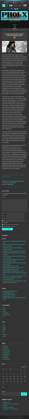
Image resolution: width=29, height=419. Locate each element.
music (4, 326)
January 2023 (6, 352)
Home (3, 30)
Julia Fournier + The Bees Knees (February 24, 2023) (14, 276)
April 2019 (5, 356)
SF (3, 332)
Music (4, 307)
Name (3, 213)
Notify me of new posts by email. (9, 226)
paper (4, 329)
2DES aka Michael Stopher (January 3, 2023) (13, 267)
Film (4, 309)
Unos (13, 417)
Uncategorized (6, 314)
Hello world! (10, 184)
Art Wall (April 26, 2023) (8, 279)
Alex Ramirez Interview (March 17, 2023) (12, 277)
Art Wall (5, 405)
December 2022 (6, 354)
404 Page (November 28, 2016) (10, 291)
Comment (4, 198)
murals (4, 336)
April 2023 (5, 347)
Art (5, 30)
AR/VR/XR (5, 312)
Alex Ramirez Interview (15, 5)
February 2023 (6, 351)
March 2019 (6, 357)
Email (3, 215)
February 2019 (6, 359)
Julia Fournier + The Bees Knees (10, 408)
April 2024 (5, 346)
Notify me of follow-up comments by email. (11, 224)
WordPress (20, 417)
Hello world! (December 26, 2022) (10, 266)
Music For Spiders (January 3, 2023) (11, 269)
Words (4, 311)
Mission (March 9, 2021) (8, 292)
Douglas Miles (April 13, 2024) (10, 282)
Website (3, 218)
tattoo (4, 327)
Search (3, 391)
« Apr (3, 387)
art (3, 324)
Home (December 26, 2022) (9, 294)
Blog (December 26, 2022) (9, 296)
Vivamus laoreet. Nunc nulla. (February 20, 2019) (14, 251)
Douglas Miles (6, 402)
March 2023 (6, 349)
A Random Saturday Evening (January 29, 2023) (13, 271)
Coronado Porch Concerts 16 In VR (11, 403)
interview (5, 334)
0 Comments (7, 176)
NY (3, 331)
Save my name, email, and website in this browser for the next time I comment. (13, 221)
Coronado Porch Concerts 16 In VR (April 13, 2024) (14, 281)
